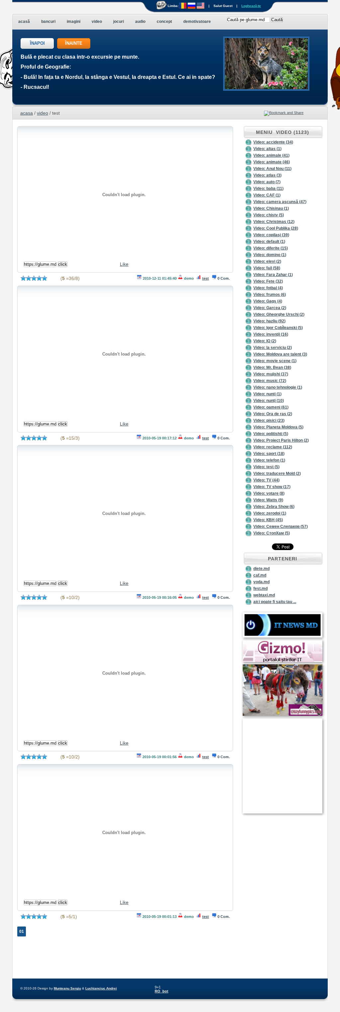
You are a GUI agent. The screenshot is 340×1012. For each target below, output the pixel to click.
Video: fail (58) (266, 268)
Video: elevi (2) (267, 261)
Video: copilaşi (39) (271, 235)
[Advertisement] (276, 849)
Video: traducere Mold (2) (277, 473)
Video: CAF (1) (267, 195)
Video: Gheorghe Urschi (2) (278, 314)
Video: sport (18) (269, 453)
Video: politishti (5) (270, 433)
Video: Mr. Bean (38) (272, 367)
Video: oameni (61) (271, 407)
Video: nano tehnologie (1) (277, 387)
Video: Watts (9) (268, 500)
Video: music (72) (269, 380)
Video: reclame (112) (272, 447)
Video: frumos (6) (269, 294)
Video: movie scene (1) (275, 361)
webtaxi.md (264, 595)
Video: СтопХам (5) (271, 533)
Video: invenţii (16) (270, 334)
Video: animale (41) (271, 155)
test (205, 278)
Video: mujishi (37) (270, 374)
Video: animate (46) (271, 162)
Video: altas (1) (267, 148)
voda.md (261, 582)
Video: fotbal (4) (268, 288)
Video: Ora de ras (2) (272, 414)
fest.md (260, 588)
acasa (26, 113)
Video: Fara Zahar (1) (273, 274)
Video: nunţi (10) (268, 400)
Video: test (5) (266, 467)
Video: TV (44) (266, 480)
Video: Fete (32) (268, 281)
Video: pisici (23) (269, 420)
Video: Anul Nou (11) (272, 168)
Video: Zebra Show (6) (274, 506)
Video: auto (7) (267, 182)
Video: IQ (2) (264, 341)
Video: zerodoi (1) (269, 513)
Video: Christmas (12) (274, 221)
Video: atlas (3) (267, 175)
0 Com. (223, 278)
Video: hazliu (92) (269, 321)
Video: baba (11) (268, 188)
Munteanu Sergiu (67, 988)
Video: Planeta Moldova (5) (278, 427)
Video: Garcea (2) (269, 308)
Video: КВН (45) (268, 520)
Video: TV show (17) (272, 486)
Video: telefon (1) (269, 460)
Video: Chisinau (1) (271, 208)
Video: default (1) (269, 241)
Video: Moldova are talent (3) (280, 354)
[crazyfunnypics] (282, 714)
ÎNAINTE (73, 43)
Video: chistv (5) (268, 215)
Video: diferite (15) (270, 248)
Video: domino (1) (269, 255)
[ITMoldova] (282, 636)
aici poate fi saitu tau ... (274, 601)
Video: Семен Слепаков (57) (280, 526)
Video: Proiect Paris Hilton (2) (281, 440)
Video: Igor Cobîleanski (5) (278, 327)
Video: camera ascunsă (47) (279, 201)
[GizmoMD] (282, 660)
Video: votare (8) (269, 493)
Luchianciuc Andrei (101, 988)
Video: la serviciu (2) (272, 347)
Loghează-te (251, 6)
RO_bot (161, 991)
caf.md (259, 575)
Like (124, 264)
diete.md (261, 568)
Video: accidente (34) (273, 142)
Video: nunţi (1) (267, 394)
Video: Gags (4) (267, 301)
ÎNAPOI (37, 43)
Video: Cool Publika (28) (275, 228)
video (42, 113)
